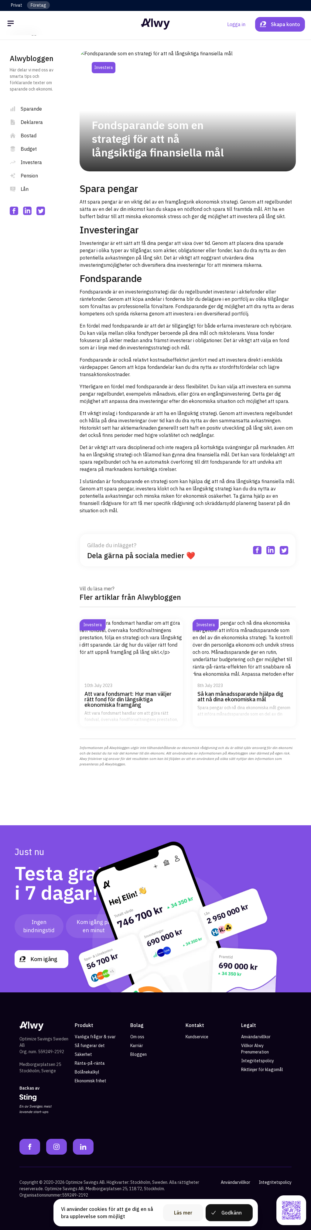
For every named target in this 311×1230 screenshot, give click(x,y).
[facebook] (14, 211)
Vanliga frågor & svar (95, 1036)
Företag (38, 5)
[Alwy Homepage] (155, 24)
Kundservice (197, 1036)
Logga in (236, 24)
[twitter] (40, 211)
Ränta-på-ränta (90, 1063)
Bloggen (138, 1054)
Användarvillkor (256, 1036)
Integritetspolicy (257, 1060)
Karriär (136, 1045)
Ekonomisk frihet (90, 1081)
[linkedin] (27, 211)
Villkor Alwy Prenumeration (255, 1049)
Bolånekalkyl (87, 1072)
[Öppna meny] (11, 24)
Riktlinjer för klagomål (262, 1069)
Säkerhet (83, 1054)
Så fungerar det (90, 1045)
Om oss (137, 1036)
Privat (16, 5)
